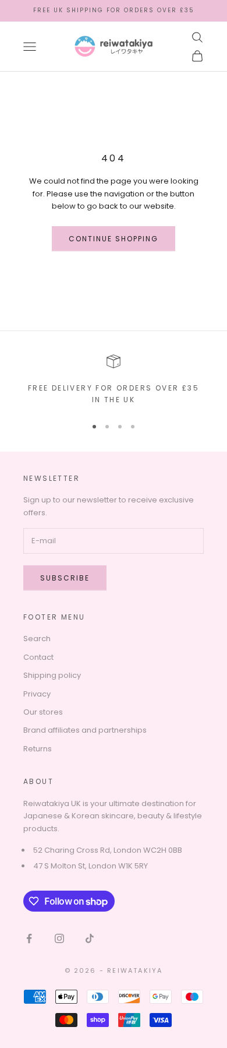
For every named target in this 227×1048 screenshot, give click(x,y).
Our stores (43, 712)
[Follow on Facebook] (29, 938)
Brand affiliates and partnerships (85, 730)
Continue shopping (114, 239)
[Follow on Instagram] (59, 938)
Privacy (37, 693)
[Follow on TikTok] (89, 938)
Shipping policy (52, 675)
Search (37, 638)
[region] (113, 380)
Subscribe (65, 578)
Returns (37, 748)
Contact (38, 657)
